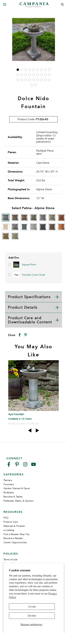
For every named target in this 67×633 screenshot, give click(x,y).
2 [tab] (21, 69)
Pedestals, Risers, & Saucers (18, 500)
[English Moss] (52, 217)
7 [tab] (41, 69)
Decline (32, 615)
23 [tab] (33, 80)
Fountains (8, 484)
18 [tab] (49, 75)
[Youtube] (33, 466)
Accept (32, 606)
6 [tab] (37, 69)
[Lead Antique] (24, 227)
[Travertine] (5, 236)
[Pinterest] (17, 466)
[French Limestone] (5, 227)
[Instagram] (25, 466)
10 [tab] (17, 75)
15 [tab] (37, 75)
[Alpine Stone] (5, 217)
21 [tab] (25, 80)
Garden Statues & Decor (16, 488)
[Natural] (33, 227)
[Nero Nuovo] (43, 227)
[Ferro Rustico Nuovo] (61, 217)
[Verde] (15, 236)
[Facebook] (8, 466)
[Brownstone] (24, 217)
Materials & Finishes (14, 526)
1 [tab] (17, 69)
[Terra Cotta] (61, 227)
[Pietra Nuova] (52, 227)
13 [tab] (29, 75)
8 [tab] (45, 69)
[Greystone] (15, 227)
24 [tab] (37, 80)
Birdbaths (8, 492)
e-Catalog (8, 530)
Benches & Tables (13, 496)
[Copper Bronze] (33, 217)
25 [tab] (41, 80)
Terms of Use (10, 559)
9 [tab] (49, 69)
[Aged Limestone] (15, 217)
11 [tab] (21, 75)
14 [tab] (33, 75)
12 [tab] (25, 75)
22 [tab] (29, 80)
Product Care (10, 522)
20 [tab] (21, 80)
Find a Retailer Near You (16, 534)
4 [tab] (29, 69)
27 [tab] (49, 80)
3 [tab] (25, 69)
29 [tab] (35, 85)
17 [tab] (45, 75)
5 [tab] (33, 69)
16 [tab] (41, 75)
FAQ (5, 517)
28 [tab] (31, 85)
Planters (7, 480)
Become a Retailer (13, 538)
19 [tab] (17, 80)
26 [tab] (45, 80)
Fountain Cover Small (33, 274)
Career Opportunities (15, 542)
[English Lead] (43, 217)
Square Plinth (29, 264)
